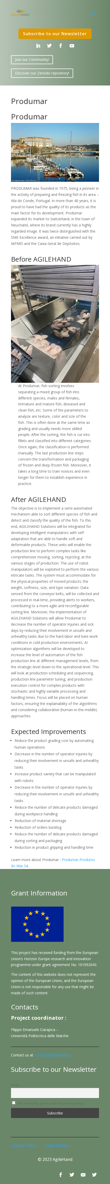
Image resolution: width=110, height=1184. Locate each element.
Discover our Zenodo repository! (42, 73)
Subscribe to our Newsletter (55, 33)
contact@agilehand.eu (52, 1055)
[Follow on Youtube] (71, 45)
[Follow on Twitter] (49, 45)
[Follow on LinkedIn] (38, 45)
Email (15, 1085)
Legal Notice (57, 1145)
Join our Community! (32, 59)
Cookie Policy (23, 1145)
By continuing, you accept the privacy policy (50, 1103)
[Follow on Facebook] (60, 45)
